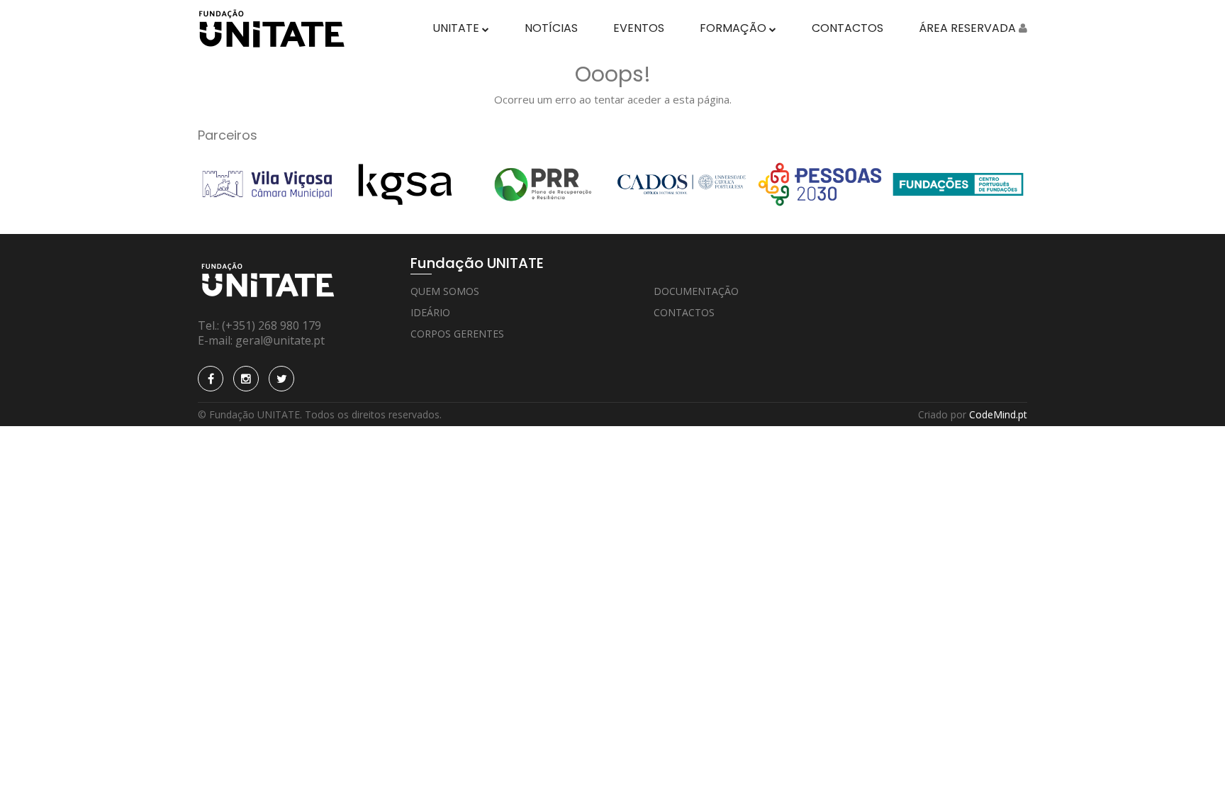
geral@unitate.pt (280, 340)
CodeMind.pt (998, 414)
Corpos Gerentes (457, 333)
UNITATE (457, 28)
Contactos (684, 312)
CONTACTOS (847, 28)
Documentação (696, 291)
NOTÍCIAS (551, 28)
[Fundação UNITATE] (271, 28)
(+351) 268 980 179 (271, 325)
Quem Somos (444, 291)
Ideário (430, 312)
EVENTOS (638, 28)
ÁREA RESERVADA (969, 28)
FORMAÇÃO (734, 28)
